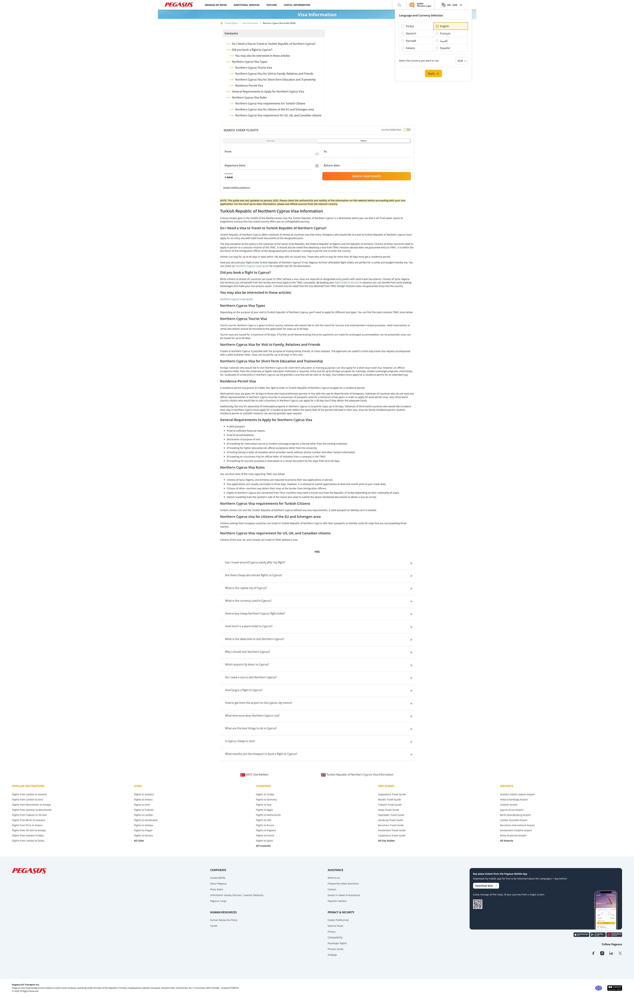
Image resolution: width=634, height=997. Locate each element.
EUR (460, 61)
